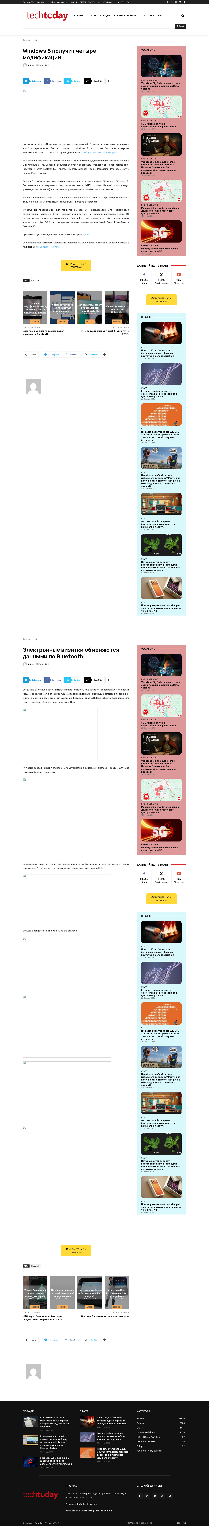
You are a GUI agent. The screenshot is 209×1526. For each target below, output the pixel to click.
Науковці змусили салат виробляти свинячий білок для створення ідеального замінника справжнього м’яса (160, 566)
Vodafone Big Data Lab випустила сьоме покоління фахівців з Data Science (160, 86)
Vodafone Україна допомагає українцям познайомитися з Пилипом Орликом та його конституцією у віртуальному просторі (159, 167)
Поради (89, 321)
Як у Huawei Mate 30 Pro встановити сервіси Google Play (90, 307)
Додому (26, 40)
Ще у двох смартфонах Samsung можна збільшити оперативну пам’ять (35, 307)
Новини (35, 40)
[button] (182, 15)
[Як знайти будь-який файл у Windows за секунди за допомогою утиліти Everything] (30, 1462)
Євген (31, 65)
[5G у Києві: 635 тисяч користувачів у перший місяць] (161, 107)
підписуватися (179, 273)
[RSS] (147, 1496)
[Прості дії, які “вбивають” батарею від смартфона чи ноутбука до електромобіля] (161, 333)
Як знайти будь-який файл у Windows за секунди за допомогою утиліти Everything (56, 1461)
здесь (86, 234)
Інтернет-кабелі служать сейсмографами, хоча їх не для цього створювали (159, 394)
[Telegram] (155, 1496)
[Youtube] (184, 2)
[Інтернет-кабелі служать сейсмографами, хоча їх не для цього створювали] (161, 374)
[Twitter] (176, 2)
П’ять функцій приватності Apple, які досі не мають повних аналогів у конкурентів (161, 608)
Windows (35, 280)
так (144, 273)
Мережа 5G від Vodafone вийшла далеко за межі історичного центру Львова (160, 211)
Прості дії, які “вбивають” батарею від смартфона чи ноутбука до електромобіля (157, 353)
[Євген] (25, 65)
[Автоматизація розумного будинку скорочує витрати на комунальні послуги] (161, 504)
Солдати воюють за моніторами (117, 307)
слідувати (161, 273)
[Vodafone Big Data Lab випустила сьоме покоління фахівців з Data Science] (161, 66)
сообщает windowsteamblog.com (100, 152)
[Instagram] (172, 2)
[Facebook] (167, 2)
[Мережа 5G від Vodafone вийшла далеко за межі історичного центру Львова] (161, 191)
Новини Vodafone (149, 80)
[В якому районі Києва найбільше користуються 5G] (161, 231)
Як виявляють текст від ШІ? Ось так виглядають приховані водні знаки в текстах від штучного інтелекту (160, 436)
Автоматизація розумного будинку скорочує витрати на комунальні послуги (158, 524)
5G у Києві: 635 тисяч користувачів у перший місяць (159, 125)
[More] (108, 81)
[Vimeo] (180, 2)
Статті (144, 347)
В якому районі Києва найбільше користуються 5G (159, 250)
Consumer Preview (49, 246)
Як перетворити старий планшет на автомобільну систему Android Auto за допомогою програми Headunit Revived (53, 1442)
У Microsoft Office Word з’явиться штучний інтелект (62, 307)
